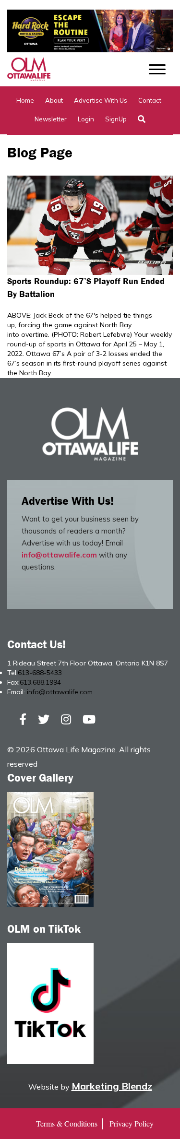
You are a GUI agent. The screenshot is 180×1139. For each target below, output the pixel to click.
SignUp (116, 119)
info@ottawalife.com (59, 554)
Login (86, 119)
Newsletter (51, 119)
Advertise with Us (100, 100)
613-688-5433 (40, 672)
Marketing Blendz (112, 1086)
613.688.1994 (40, 682)
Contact (149, 100)
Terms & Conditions (66, 1123)
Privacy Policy (131, 1123)
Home (25, 100)
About (54, 100)
